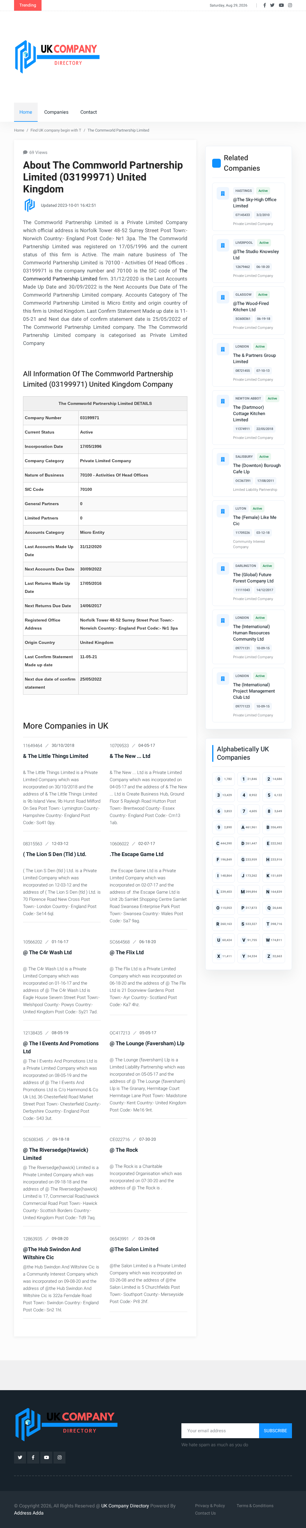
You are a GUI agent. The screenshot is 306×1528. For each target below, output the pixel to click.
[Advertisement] (208, 56)
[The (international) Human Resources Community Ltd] (223, 620)
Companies (56, 112)
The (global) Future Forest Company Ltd (253, 577)
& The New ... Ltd (130, 756)
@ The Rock (124, 1150)
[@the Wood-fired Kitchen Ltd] (223, 297)
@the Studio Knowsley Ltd (256, 254)
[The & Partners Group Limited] (223, 349)
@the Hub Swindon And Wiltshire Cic (52, 1253)
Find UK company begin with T (55, 130)
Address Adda (29, 1513)
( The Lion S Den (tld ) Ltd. (54, 854)
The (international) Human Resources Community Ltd (251, 632)
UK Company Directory (125, 1506)
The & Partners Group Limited (254, 358)
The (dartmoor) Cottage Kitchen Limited (249, 413)
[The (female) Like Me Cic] (223, 511)
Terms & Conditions (255, 1506)
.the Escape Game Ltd (136, 854)
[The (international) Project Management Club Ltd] (223, 678)
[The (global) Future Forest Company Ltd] (223, 568)
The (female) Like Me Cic (254, 520)
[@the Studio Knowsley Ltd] (223, 245)
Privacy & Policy (210, 1506)
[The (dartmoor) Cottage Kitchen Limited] (223, 401)
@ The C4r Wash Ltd (47, 953)
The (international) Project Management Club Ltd (254, 691)
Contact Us (205, 1513)
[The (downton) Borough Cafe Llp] (223, 459)
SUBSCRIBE (275, 1430)
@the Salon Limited (134, 1249)
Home (25, 112)
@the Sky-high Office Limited (254, 202)
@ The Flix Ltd (127, 953)
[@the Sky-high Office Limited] (223, 193)
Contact (88, 112)
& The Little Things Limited (55, 756)
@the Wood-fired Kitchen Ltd (251, 306)
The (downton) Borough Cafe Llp (257, 468)
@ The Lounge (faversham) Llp (147, 1044)
